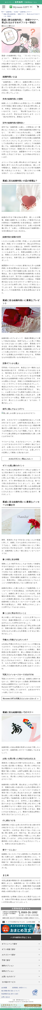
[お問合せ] (21, 1007)
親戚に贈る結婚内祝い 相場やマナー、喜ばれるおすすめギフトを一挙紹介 (22, 15)
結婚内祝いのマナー (26, 12)
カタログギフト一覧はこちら (20, 459)
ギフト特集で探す (9, 949)
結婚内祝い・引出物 (12, 12)
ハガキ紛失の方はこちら (21, 937)
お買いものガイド (9, 976)
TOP (2, 12)
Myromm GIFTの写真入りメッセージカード (20, 698)
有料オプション (8, 971)
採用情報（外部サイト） (20, 987)
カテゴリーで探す (9, 955)
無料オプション (8, 966)
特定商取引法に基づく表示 (9, 994)
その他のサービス (9, 982)
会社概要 (4, 987)
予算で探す (6, 960)
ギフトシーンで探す (9, 944)
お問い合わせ (5, 997)
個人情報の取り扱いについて (10, 991)
